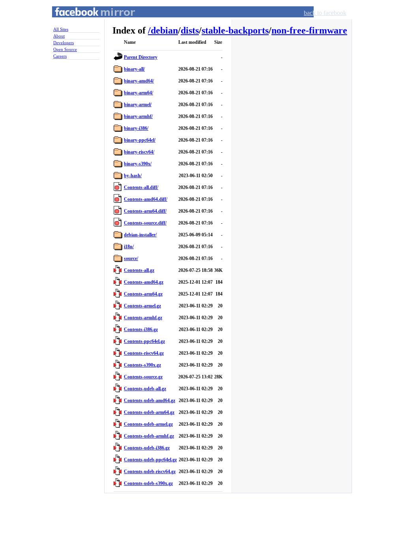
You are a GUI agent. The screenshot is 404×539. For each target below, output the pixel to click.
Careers (60, 56)
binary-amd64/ (139, 81)
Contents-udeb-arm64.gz (149, 412)
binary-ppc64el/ (139, 140)
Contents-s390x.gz (142, 365)
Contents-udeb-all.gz (145, 388)
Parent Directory (140, 57)
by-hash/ (133, 175)
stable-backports (235, 30)
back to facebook (325, 12)
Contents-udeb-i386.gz (147, 448)
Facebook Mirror (87, 21)
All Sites (60, 29)
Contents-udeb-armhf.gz (149, 436)
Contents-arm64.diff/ (145, 211)
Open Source (65, 49)
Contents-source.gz (143, 377)
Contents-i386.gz (141, 329)
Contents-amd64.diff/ (145, 199)
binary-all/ (134, 69)
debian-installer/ (140, 235)
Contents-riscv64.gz (144, 353)
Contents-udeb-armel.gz (148, 424)
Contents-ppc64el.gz (144, 341)
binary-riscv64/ (139, 152)
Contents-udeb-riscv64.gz (150, 471)
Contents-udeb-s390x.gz (148, 483)
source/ (131, 258)
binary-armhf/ (138, 116)
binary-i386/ (136, 128)
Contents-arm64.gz (143, 294)
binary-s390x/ (138, 164)
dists (190, 30)
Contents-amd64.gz (143, 282)
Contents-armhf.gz (143, 317)
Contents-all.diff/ (141, 187)
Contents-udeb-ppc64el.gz (150, 459)
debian (164, 30)
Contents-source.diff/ (145, 223)
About (59, 36)
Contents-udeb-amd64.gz (149, 400)
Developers (63, 42)
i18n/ (129, 246)
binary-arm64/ (138, 92)
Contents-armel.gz (142, 306)
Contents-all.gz (139, 270)
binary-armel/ (138, 104)
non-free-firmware (309, 30)
